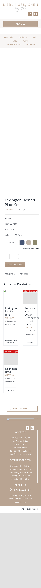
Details (14, 341)
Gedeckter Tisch (21, 274)
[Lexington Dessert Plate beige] (20, 124)
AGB (22, 509)
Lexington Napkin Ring (11, 311)
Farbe (11, 242)
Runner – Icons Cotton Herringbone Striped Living (32, 316)
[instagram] (35, 14)
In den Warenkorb (15, 264)
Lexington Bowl (11, 370)
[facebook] (30, 14)
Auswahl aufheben (31, 248)
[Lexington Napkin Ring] (11, 297)
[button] (22, 242)
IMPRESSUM (32, 509)
